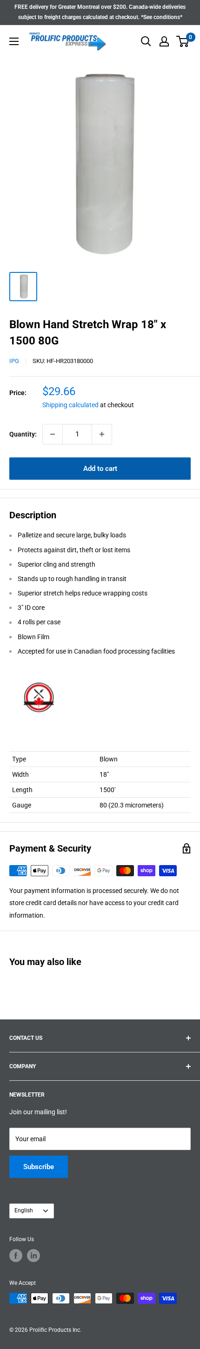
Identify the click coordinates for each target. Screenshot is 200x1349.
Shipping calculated (70, 405)
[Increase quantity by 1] (102, 434)
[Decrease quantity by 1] (52, 434)
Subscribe (38, 1167)
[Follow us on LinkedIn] (33, 1255)
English (23, 1210)
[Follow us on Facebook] (15, 1255)
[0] (183, 41)
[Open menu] (14, 41)
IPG (14, 360)
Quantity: (23, 434)
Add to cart (100, 468)
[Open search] (146, 41)
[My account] (164, 41)
